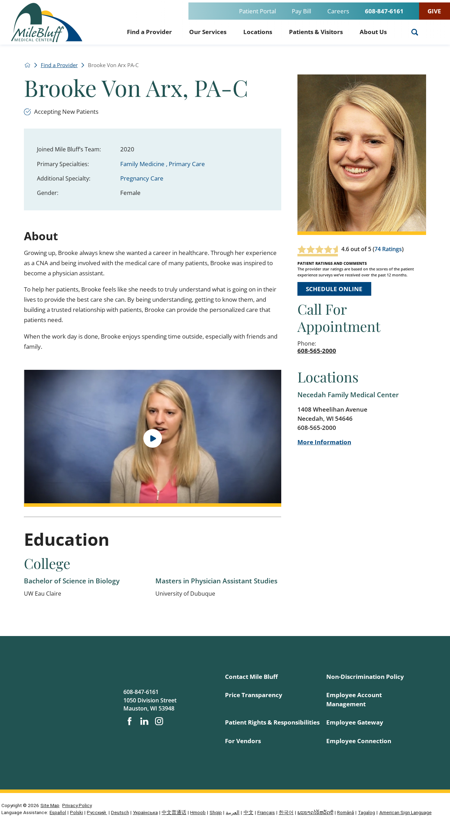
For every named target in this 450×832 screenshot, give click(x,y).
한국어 (286, 812)
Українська (145, 812)
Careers (338, 11)
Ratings (392, 249)
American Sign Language (405, 812)
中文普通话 (174, 812)
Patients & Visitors (316, 32)
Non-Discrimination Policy (365, 677)
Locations (257, 32)
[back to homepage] (27, 65)
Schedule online (334, 289)
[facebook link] (130, 721)
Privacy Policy (77, 805)
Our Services (207, 32)
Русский (97, 812)
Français (266, 812)
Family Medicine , (144, 164)
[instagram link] (159, 721)
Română (345, 812)
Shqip (216, 812)
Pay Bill (301, 11)
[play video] (152, 438)
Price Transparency (253, 695)
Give (434, 11)
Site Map (49, 805)
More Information (324, 442)
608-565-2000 (316, 351)
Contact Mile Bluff (251, 677)
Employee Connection (358, 741)
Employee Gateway (354, 722)
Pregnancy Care (141, 178)
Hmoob (198, 812)
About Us (373, 32)
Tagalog (366, 812)
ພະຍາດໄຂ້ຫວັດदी (315, 812)
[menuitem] (149, 31)
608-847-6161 (384, 11)
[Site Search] (414, 32)
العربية (232, 812)
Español (58, 812)
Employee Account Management (354, 699)
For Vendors (243, 741)
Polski (76, 812)
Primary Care (187, 164)
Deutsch (120, 812)
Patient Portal (257, 11)
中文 (248, 812)
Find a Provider (149, 32)
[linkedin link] (144, 721)
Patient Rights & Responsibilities (272, 722)
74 (377, 249)
